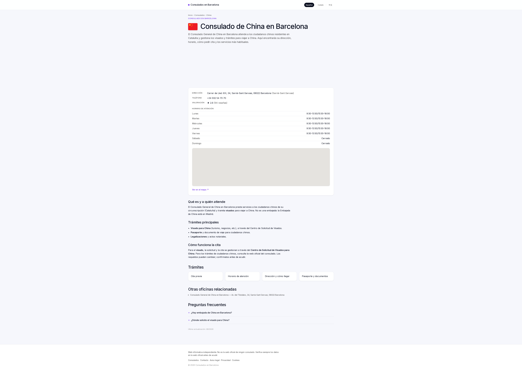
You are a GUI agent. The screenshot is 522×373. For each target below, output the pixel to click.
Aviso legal (215, 360)
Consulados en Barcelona (205, 4)
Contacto (204, 360)
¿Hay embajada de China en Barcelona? (211, 312)
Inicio (190, 15)
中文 (330, 5)
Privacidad (226, 360)
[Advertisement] (269, 66)
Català (320, 5)
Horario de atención (238, 276)
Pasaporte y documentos (315, 276)
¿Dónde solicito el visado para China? (210, 320)
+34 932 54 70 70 (216, 98)
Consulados (199, 15)
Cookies (236, 360)
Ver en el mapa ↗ (200, 189)
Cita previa (196, 276)
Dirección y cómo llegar (277, 276)
